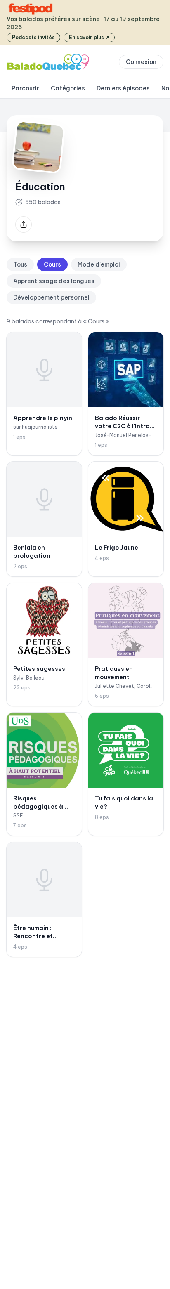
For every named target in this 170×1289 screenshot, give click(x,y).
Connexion (141, 62)
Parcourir (25, 88)
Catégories (68, 88)
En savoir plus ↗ (89, 37)
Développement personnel (51, 297)
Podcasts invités (33, 37)
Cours (52, 264)
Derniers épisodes (123, 88)
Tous (20, 264)
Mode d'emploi (99, 264)
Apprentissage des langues (53, 281)
